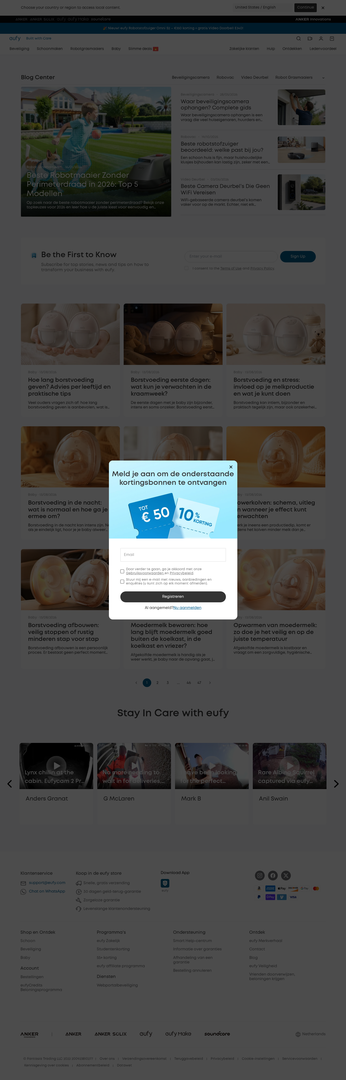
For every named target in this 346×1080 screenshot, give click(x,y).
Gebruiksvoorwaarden (145, 573)
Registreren (173, 597)
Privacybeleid (181, 573)
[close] (231, 467)
